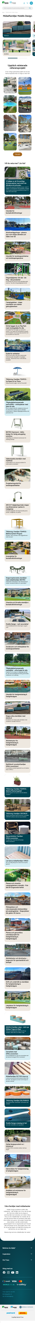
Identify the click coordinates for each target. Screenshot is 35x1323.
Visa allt (17, 154)
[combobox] (16, 8)
